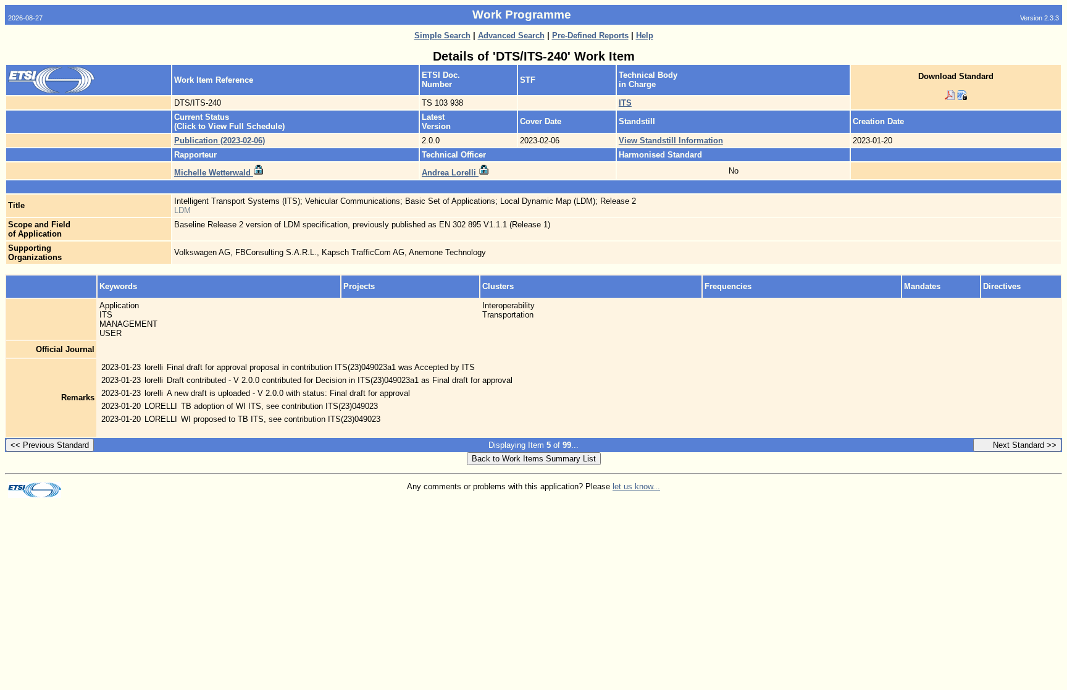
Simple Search (442, 35)
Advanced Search (511, 35)
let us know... (636, 486)
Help (644, 35)
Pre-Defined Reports (590, 35)
